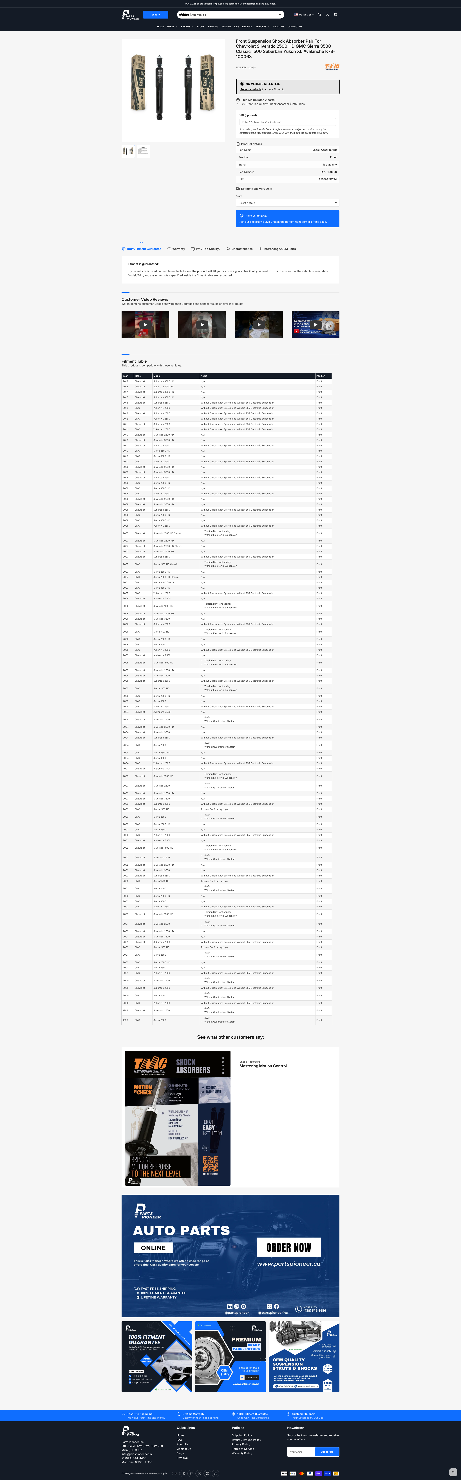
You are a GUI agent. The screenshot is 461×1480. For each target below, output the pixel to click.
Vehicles (261, 26)
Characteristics (242, 249)
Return (226, 26)
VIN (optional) (248, 115)
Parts (170, 26)
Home (160, 26)
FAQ (236, 26)
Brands (185, 26)
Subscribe (327, 1451)
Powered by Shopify (156, 1473)
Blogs (200, 26)
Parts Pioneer (137, 1473)
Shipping (213, 26)
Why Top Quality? (208, 249)
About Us (278, 26)
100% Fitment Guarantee (144, 249)
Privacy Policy (241, 1444)
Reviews (247, 26)
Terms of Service (243, 1448)
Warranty (178, 249)
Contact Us (295, 26)
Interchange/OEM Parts (280, 249)
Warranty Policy (242, 1453)
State (239, 196)
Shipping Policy (242, 1435)
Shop (154, 14)
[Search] (320, 15)
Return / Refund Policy (246, 1440)
